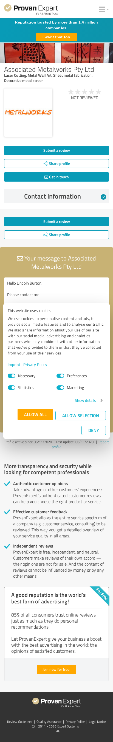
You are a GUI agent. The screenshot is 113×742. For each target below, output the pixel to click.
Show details (85, 400)
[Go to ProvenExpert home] (31, 10)
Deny (93, 430)
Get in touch (58, 176)
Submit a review (56, 150)
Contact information (52, 196)
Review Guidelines (19, 721)
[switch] (60, 376)
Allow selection (80, 415)
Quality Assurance (48, 721)
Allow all (35, 414)
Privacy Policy (35, 364)
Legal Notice (97, 721)
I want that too (56, 37)
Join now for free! (56, 669)
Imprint (14, 364)
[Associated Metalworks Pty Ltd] (28, 112)
